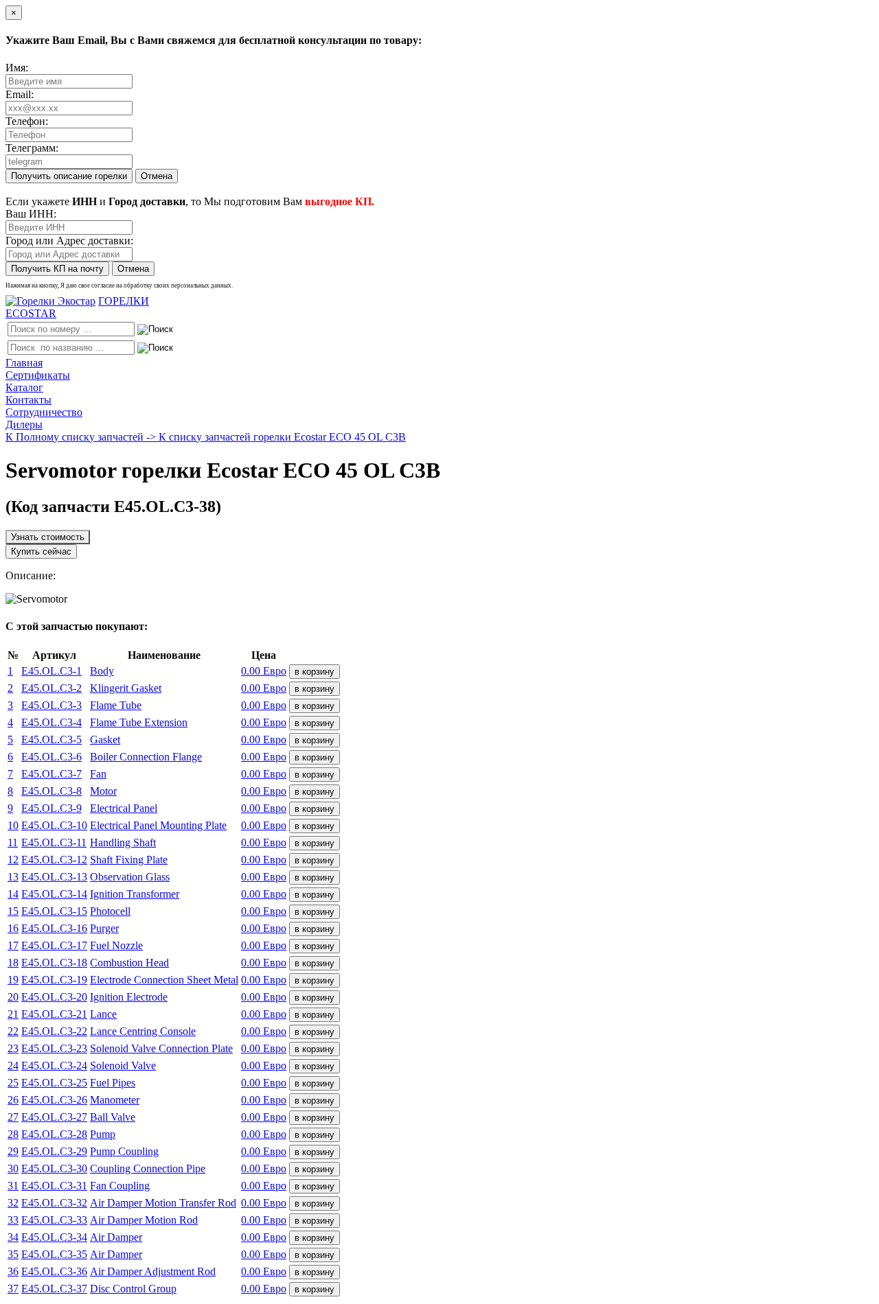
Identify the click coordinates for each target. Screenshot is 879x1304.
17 (13, 945)
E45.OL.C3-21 (54, 1014)
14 (13, 894)
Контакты (28, 400)
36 (13, 1271)
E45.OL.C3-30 (54, 1168)
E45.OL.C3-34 (54, 1237)
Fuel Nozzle (116, 945)
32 (13, 1203)
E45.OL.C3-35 (54, 1254)
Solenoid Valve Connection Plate (161, 1048)
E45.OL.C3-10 (54, 825)
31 (13, 1185)
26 (13, 1100)
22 (13, 1031)
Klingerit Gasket (125, 688)
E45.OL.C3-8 (51, 791)
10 (13, 825)
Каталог (24, 387)
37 (13, 1288)
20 (13, 997)
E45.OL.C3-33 (54, 1220)
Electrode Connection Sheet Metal (164, 980)
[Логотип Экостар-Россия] (50, 301)
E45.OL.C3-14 (54, 894)
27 (13, 1117)
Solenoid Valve (123, 1065)
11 (13, 842)
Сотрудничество (43, 412)
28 (13, 1134)
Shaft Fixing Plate (129, 859)
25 (13, 1082)
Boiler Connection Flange (146, 756)
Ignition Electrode (129, 997)
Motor (103, 791)
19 (13, 980)
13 (13, 877)
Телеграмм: (31, 148)
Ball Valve (112, 1117)
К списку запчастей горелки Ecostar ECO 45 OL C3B (282, 437)
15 (13, 911)
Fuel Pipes (112, 1082)
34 (13, 1237)
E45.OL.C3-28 (54, 1134)
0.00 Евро (263, 671)
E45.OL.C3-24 (54, 1065)
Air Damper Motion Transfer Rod (163, 1203)
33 (13, 1220)
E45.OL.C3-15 (54, 911)
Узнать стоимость (47, 537)
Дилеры (24, 424)
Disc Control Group (133, 1288)
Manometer (114, 1100)
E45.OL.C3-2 (51, 688)
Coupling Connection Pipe (147, 1168)
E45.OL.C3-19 (54, 980)
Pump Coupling (124, 1151)
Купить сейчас (41, 551)
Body (102, 671)
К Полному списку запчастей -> (82, 437)
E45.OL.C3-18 (54, 962)
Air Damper (116, 1237)
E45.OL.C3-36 (54, 1271)
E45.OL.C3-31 (54, 1185)
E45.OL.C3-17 (54, 945)
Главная (24, 363)
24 (13, 1065)
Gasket (105, 739)
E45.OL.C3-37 (54, 1288)
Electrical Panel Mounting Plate (158, 825)
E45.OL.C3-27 (54, 1117)
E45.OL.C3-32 (54, 1203)
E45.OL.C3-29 (54, 1151)
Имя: (16, 67)
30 (13, 1168)
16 (13, 928)
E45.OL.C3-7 (51, 774)
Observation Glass (130, 877)
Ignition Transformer (134, 894)
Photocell (110, 911)
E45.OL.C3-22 (54, 1031)
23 (13, 1048)
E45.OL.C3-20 (54, 997)
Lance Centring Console (143, 1031)
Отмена (156, 176)
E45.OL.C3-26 (54, 1100)
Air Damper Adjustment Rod (153, 1271)
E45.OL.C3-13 (54, 877)
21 (13, 1014)
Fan (98, 774)
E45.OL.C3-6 (51, 756)
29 (13, 1151)
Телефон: (26, 121)
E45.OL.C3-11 (54, 842)
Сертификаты (37, 375)
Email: (19, 94)
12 (13, 859)
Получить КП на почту (57, 269)
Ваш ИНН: (30, 214)
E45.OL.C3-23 (54, 1048)
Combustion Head (129, 962)
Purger (104, 928)
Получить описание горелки (69, 176)
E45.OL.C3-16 (54, 928)
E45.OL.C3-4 (51, 722)
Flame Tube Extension (138, 722)
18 (13, 962)
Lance (103, 1014)
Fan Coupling (120, 1185)
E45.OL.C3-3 (51, 705)
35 (13, 1254)
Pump (102, 1134)
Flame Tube (115, 705)
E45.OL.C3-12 (54, 859)
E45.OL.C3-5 (51, 739)
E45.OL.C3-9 (51, 808)
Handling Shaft (123, 842)
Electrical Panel (123, 808)
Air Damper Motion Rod (144, 1220)
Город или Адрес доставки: (69, 240)
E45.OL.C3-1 (51, 671)
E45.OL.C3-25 (54, 1082)
